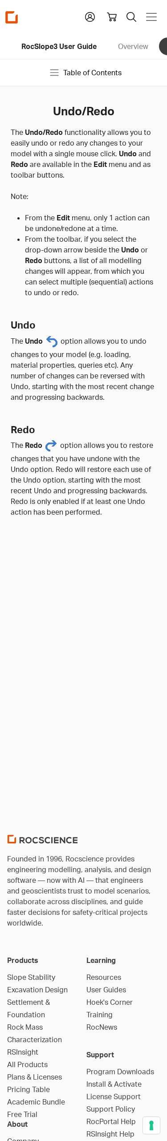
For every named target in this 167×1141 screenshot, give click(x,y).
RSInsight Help (110, 1133)
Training (99, 1014)
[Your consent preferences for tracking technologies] (151, 1125)
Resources (103, 977)
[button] (90, 16)
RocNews (101, 1027)
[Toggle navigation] (151, 17)
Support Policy (110, 1108)
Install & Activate (114, 1084)
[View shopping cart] (112, 17)
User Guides (106, 989)
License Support (113, 1096)
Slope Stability (31, 977)
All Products (27, 1064)
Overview (133, 46)
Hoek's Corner (109, 1002)
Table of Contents (92, 72)
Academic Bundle (36, 1101)
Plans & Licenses (34, 1076)
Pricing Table (28, 1089)
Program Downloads (120, 1071)
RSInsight (22, 1052)
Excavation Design (37, 989)
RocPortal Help (111, 1121)
